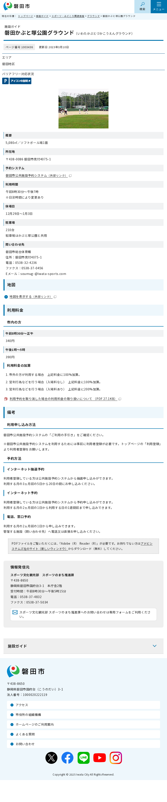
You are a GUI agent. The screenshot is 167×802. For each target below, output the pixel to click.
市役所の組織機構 (28, 714)
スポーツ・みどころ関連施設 (68, 16)
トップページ (25, 16)
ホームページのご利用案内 (35, 724)
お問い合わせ (25, 744)
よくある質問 (25, 734)
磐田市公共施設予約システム (37, 175)
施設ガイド (42, 16)
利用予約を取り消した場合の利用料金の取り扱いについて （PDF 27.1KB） (63, 398)
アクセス (22, 705)
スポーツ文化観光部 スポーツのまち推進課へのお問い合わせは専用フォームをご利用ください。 (85, 614)
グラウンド (93, 16)
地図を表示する (31, 296)
